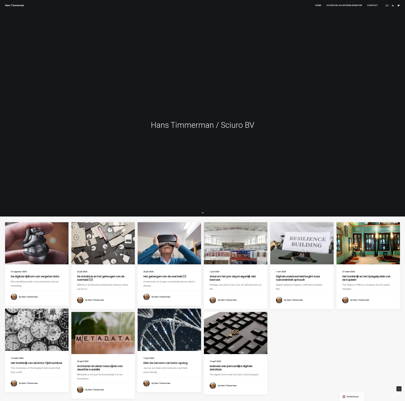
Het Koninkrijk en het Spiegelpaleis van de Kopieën (366, 278)
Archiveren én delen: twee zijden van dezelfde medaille (100, 367)
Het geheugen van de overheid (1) (164, 276)
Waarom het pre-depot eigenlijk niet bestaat (233, 278)
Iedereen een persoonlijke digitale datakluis (231, 367)
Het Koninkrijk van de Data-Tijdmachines (36, 363)
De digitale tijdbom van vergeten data (35, 276)
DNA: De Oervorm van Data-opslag (165, 363)
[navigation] (352, 396)
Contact (372, 5)
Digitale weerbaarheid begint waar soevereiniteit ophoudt (298, 278)
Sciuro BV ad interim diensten (344, 5)
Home (318, 5)
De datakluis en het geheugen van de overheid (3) (100, 278)
